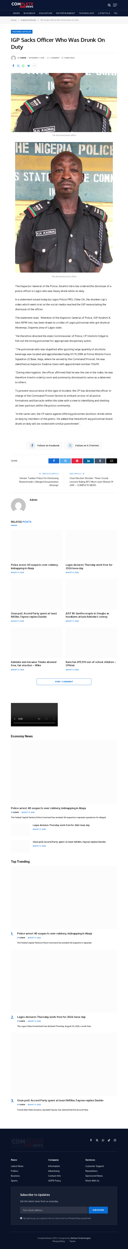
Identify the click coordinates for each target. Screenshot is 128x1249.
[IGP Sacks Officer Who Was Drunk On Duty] (64, 102)
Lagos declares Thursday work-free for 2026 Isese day (89, 566)
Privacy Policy (75, 1218)
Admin (23, 58)
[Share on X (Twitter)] (18, 65)
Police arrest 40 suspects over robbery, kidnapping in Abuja (35, 566)
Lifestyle (104, 13)
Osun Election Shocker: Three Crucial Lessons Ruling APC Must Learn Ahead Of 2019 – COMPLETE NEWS (91, 482)
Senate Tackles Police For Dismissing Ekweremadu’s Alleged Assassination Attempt (39, 482)
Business (29, 13)
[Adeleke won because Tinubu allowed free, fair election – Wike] (36, 642)
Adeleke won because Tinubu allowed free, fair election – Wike (33, 663)
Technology (86, 13)
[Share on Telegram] (28, 65)
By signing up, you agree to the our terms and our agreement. (57, 1218)
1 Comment (54, 58)
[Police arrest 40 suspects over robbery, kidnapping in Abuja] (36, 545)
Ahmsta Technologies (81, 1238)
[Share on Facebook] (13, 65)
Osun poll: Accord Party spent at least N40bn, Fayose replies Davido (34, 615)
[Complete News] (22, 5)
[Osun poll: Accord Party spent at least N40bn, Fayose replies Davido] (36, 594)
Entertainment (65, 13)
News (16, 13)
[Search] (109, 5)
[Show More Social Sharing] (34, 65)
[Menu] (115, 5)
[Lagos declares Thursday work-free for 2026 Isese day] (91, 545)
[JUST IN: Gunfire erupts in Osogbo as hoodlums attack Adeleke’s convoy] (91, 594)
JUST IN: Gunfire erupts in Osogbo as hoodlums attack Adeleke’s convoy (87, 615)
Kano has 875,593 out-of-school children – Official (91, 663)
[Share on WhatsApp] (23, 65)
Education (45, 13)
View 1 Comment (64, 681)
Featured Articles (21, 32)
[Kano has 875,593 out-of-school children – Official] (91, 642)
